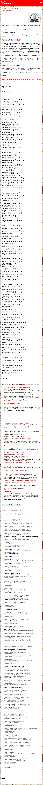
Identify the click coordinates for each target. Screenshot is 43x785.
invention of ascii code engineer (14, 414)
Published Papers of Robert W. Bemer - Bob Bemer (17, 427)
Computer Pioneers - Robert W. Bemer (14, 436)
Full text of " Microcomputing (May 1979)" (20, 394)
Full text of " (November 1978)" (17, 387)
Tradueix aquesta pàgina (24, 423)
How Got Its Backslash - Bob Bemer (15, 421)
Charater (8, 491)
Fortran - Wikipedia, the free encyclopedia (15, 470)
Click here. (23, 514)
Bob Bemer (7, 445)
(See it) (31, 586)
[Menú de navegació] (41, 2)
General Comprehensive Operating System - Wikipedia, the (20, 480)
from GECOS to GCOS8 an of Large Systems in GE (19, 462)
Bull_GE (16, 8)
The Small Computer (12, 403)
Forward (3, 767)
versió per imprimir (5, 782)
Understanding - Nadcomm (14, 454)
